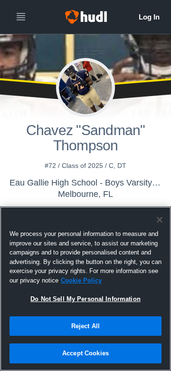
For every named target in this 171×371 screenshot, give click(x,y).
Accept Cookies (85, 353)
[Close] (159, 219)
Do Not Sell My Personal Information (85, 299)
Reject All (85, 326)
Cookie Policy (81, 280)
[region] (85, 288)
